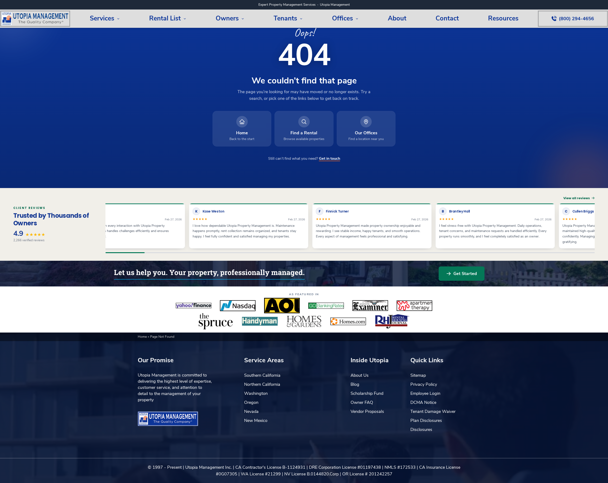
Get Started (465, 273)
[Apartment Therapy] (414, 305)
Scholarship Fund (367, 393)
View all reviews (576, 198)
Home (143, 336)
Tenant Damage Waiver (433, 411)
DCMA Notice (423, 402)
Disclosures (421, 429)
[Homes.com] (348, 321)
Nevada (251, 411)
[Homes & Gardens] (304, 321)
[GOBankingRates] (326, 305)
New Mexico (255, 420)
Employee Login (425, 393)
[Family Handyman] (260, 321)
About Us (360, 375)
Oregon (251, 402)
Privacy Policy (423, 384)
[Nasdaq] (238, 305)
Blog (355, 384)
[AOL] (282, 305)
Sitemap (418, 375)
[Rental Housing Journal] (392, 321)
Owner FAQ (362, 402)
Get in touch (329, 158)
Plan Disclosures (426, 420)
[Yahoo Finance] (193, 305)
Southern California (262, 375)
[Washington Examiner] (370, 305)
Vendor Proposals (367, 411)
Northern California (262, 384)
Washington (256, 393)
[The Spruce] (215, 321)
